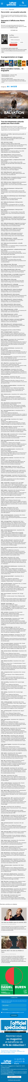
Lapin (14, 172)
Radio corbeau (7, 735)
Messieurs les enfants (8, 660)
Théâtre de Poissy (7, 264)
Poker (5, 775)
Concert (11, 142)
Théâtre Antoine (7, 177)
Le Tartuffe (15, 238)
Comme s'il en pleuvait (17, 289)
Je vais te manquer (7, 475)
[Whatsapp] (10, 86)
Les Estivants (6, 376)
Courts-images (9, 603)
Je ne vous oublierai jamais (9, 449)
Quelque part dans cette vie (18, 257)
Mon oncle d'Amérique (8, 888)
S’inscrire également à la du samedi (13, 1012)
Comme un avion (7, 394)
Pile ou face (6, 881)
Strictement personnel (8, 822)
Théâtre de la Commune (9, 319)
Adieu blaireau (7, 852)
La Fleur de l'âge (7, 419)
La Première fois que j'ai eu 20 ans (11, 547)
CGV (24, 1051)
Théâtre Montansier (8, 217)
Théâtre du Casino (7, 182)
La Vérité (16, 309)
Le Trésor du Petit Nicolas (9, 348)
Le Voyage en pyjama (8, 331)
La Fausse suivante (7, 618)
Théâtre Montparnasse (8, 148)
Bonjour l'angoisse (7, 744)
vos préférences (5, 1073)
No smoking (6, 682)
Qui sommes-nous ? (5, 1050)
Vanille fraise (6, 728)
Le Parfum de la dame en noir (10, 530)
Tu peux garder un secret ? (9, 497)
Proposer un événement (11, 1051)
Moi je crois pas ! (16, 294)
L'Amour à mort (7, 840)
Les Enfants (6, 846)
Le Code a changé (7, 466)
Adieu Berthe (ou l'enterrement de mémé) (12, 402)
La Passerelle (6, 768)
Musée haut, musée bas (8, 457)
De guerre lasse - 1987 (8, 798)
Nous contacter (13, 1050)
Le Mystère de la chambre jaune (10, 566)
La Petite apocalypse (8, 702)
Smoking (5, 692)
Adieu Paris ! (6, 363)
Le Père (14, 137)
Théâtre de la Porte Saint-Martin (10, 243)
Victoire (5, 557)
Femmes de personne (8, 859)
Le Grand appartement (8, 515)
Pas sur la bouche (7, 593)
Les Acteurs (6, 612)
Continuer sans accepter (14, 1080)
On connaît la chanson (8, 643)
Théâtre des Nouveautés (9, 223)
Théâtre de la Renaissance (9, 188)
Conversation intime (15, 177)
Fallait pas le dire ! (16, 182)
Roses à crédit (6, 434)
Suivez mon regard (7, 831)
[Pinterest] (14, 86)
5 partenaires (10, 1071)
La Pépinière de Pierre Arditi (19, 159)
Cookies (13, 1052)
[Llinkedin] (16, 86)
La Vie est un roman (8, 865)
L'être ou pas (13, 233)
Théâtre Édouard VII (13, 37)
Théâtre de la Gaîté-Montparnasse (11, 195)
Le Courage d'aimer (8, 521)
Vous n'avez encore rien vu (9, 410)
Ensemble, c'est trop (8, 426)
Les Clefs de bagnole (8, 583)
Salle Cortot (6, 142)
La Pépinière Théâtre (8, 159)
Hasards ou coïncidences (9, 634)
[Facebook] (8, 86)
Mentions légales (7, 1052)
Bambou (5, 490)
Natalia (5, 753)
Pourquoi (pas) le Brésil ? (9, 576)
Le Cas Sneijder (15, 274)
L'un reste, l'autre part (8, 540)
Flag (4, 760)
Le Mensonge (15, 284)
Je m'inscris (14, 1015)
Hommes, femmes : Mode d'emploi (11, 650)
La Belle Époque (7, 369)
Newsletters (19, 1051)
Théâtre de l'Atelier (8, 274)
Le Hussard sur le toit (8, 672)
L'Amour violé (6, 895)
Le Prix (13, 154)
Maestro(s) (6, 339)
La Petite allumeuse (8, 783)
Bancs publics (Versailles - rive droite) (11, 440)
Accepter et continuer (14, 1077)
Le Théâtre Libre (7, 233)
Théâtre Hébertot (7, 154)
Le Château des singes (8, 627)
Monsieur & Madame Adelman (10, 385)
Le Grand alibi (7, 482)
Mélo (5, 806)
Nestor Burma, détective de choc (10, 874)
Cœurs (5, 507)
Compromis (16, 223)
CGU (2, 1052)
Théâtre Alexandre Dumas (9, 269)
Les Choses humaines (8, 356)
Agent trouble (6, 790)
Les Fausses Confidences (19, 319)
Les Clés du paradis (8, 710)
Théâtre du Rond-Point (8, 249)
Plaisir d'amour (7, 719)
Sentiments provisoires (17, 324)
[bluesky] (12, 86)
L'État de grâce (7, 815)
